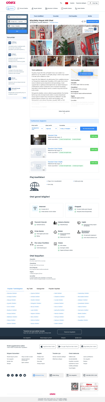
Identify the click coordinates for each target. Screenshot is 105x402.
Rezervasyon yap (93, 21)
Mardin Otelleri (35, 300)
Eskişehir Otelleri (36, 303)
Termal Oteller (24, 8)
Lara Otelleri (34, 310)
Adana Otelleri (82, 306)
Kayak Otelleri (38, 8)
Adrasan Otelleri (83, 300)
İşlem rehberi (25, 362)
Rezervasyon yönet (46, 337)
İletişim (63, 337)
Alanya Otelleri (11, 300)
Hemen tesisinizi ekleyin (59, 356)
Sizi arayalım (27, 337)
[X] (16, 375)
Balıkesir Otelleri (12, 317)
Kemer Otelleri (11, 323)
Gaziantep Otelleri (83, 293)
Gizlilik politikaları (73, 365)
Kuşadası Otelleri (83, 320)
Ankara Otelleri (35, 296)
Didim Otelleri (58, 323)
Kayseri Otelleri (35, 313)
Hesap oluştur (41, 363)
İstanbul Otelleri (12, 293)
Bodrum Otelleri (12, 310)
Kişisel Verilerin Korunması (26, 359)
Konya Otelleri (11, 313)
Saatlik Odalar (67, 8)
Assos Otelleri (35, 323)
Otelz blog (55, 375)
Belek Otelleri (82, 313)
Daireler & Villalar (53, 8)
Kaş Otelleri (81, 317)
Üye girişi (39, 361)
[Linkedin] (20, 375)
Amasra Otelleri (58, 303)
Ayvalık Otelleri (11, 303)
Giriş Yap (95, 3)
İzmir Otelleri (11, 306)
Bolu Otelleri (34, 317)
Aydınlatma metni (74, 363)
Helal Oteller (81, 8)
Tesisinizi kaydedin (69, 332)
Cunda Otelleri (58, 300)
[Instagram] (12, 375)
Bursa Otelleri (35, 306)
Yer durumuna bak (88, 128)
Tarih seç (94, 136)
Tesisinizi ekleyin (81, 3)
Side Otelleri (58, 293)
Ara (17, 31)
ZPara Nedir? (40, 359)
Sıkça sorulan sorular (27, 356)
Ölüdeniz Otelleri (59, 296)
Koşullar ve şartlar (74, 361)
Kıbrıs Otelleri (58, 306)
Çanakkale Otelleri (83, 303)
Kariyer (85, 363)
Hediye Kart (40, 356)
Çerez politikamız (88, 356)
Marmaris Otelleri (83, 310)
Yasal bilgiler (72, 368)
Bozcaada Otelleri (83, 296)
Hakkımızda (72, 356)
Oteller (12, 8)
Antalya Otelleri (11, 296)
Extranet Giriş (40, 375)
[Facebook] (8, 375)
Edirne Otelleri (35, 320)
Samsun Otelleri (59, 320)
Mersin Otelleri (58, 313)
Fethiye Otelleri (59, 317)
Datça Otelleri (11, 320)
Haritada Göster (86, 74)
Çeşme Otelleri (35, 293)
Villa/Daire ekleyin (57, 359)
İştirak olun (78, 337)
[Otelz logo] (10, 3)
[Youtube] (24, 375)
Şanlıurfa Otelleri (59, 310)
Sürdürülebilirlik (73, 359)
